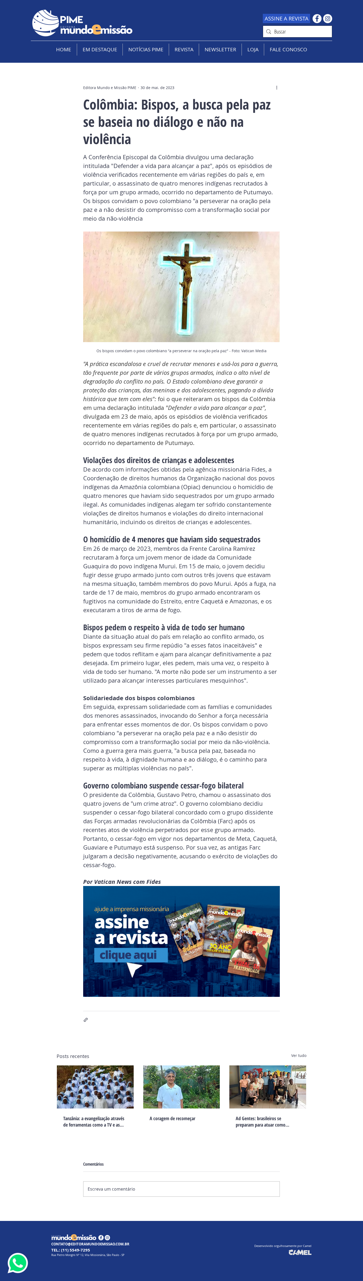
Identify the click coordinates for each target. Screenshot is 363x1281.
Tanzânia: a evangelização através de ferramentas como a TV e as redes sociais (93, 1121)
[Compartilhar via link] (85, 1019)
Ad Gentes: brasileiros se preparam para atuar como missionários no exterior (260, 1121)
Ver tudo (298, 1055)
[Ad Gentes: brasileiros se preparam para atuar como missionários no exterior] (267, 1086)
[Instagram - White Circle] (327, 18)
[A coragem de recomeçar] (181, 1086)
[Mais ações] (276, 87)
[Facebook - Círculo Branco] (317, 18)
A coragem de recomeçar (172, 1118)
